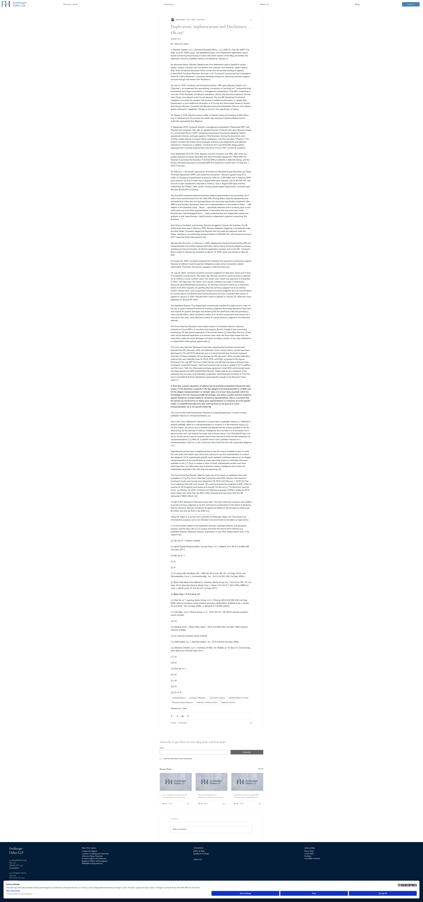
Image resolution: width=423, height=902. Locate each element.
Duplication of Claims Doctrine (207, 702)
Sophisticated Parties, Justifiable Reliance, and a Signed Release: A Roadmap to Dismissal (247, 796)
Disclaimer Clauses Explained (182, 702)
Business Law (176, 708)
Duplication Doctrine (228, 702)
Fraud (185, 708)
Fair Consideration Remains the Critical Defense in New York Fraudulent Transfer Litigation (174, 796)
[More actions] (251, 19)
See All (260, 769)
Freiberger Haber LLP (16, 850)
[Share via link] (188, 716)
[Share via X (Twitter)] (177, 716)
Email (162, 748)
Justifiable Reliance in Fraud (238, 698)
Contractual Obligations (197, 698)
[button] (168, 4)
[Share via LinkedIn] (183, 716)
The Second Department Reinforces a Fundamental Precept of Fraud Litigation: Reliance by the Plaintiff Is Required (211, 796)
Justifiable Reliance (179, 698)
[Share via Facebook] (172, 716)
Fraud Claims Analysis (217, 698)
